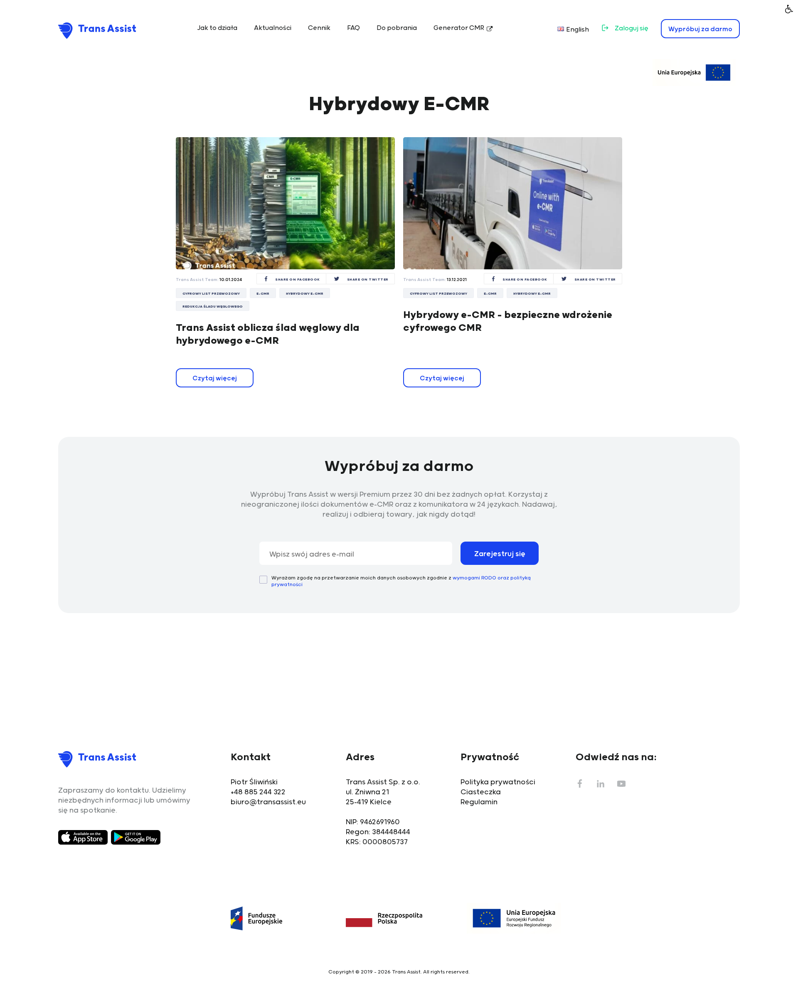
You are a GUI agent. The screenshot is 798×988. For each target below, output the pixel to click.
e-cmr (262, 293)
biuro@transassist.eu (268, 802)
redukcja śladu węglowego (212, 306)
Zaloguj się (631, 28)
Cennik (319, 28)
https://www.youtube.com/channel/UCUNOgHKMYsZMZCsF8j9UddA (621, 783)
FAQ (353, 28)
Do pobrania (397, 28)
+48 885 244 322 (258, 792)
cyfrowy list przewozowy (211, 293)
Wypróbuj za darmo (700, 29)
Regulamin (479, 802)
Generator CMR (458, 28)
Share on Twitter (368, 279)
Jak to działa (217, 28)
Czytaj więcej (214, 378)
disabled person (789, 8)
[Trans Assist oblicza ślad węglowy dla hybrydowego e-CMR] (285, 203)
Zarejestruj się (499, 554)
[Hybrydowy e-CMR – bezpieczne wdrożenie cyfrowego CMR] (512, 203)
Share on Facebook (297, 279)
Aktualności (272, 28)
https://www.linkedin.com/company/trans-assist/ (600, 783)
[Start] (97, 30)
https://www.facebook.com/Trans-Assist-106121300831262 (580, 783)
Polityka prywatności (498, 782)
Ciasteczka (481, 792)
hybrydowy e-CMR (304, 293)
